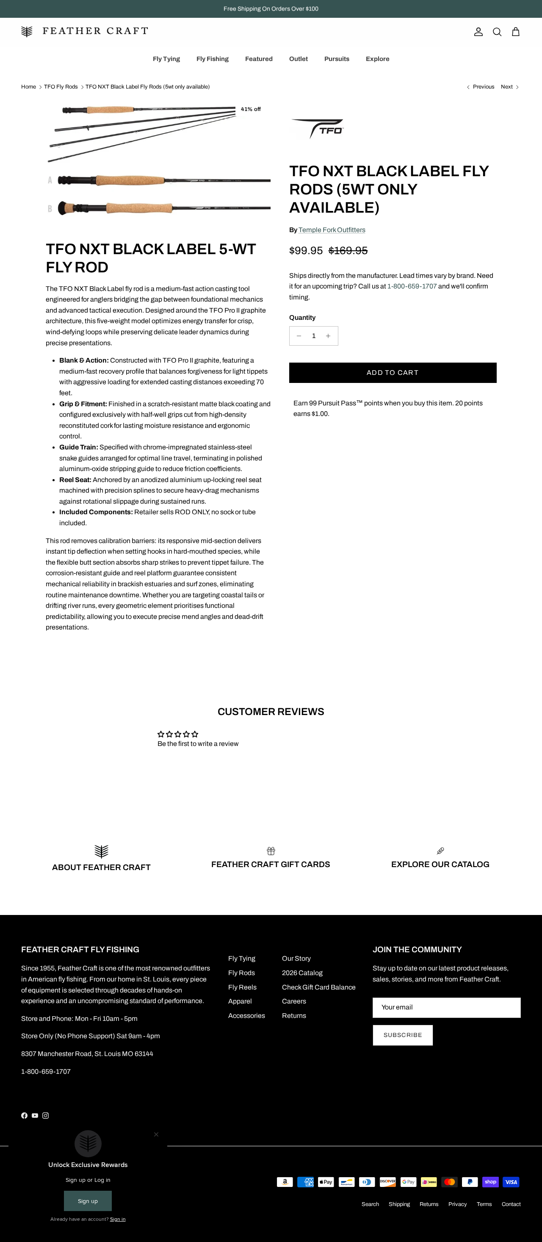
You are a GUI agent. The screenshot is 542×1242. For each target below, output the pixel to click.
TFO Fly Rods (61, 87)
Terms (484, 1204)
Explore (378, 58)
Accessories (246, 1015)
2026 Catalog (302, 972)
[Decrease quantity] (297, 336)
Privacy (457, 1204)
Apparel (240, 1001)
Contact (511, 1204)
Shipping (399, 1204)
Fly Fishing (212, 58)
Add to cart (393, 372)
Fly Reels (242, 987)
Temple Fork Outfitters (332, 229)
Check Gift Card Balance (319, 987)
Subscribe (403, 1035)
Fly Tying (166, 58)
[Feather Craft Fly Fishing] (84, 32)
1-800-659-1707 (412, 286)
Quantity (302, 317)
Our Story (296, 958)
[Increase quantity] (330, 336)
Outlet (298, 58)
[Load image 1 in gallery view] (158, 159)
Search (370, 1204)
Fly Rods (241, 972)
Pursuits (336, 58)
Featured (259, 58)
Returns (294, 1015)
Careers (294, 1001)
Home (28, 87)
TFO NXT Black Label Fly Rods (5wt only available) (148, 87)
